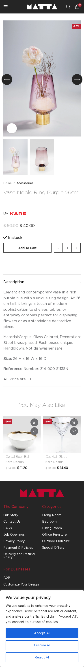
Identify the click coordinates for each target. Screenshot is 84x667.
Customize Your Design (21, 584)
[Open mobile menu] (5, 6)
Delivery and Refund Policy (19, 555)
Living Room (51, 515)
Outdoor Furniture (56, 541)
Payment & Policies (18, 547)
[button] (7, 79)
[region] (42, 628)
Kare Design (15, 461)
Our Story (10, 515)
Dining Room (52, 528)
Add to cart (27, 247)
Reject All (42, 657)
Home (7, 182)
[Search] (68, 6)
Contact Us (11, 521)
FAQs (7, 528)
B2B (6, 577)
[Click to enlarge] (12, 128)
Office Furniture (54, 534)
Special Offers (53, 547)
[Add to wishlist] (78, 201)
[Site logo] (42, 6)
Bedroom (49, 521)
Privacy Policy (14, 541)
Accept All (42, 633)
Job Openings (14, 534)
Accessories (25, 182)
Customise (42, 645)
